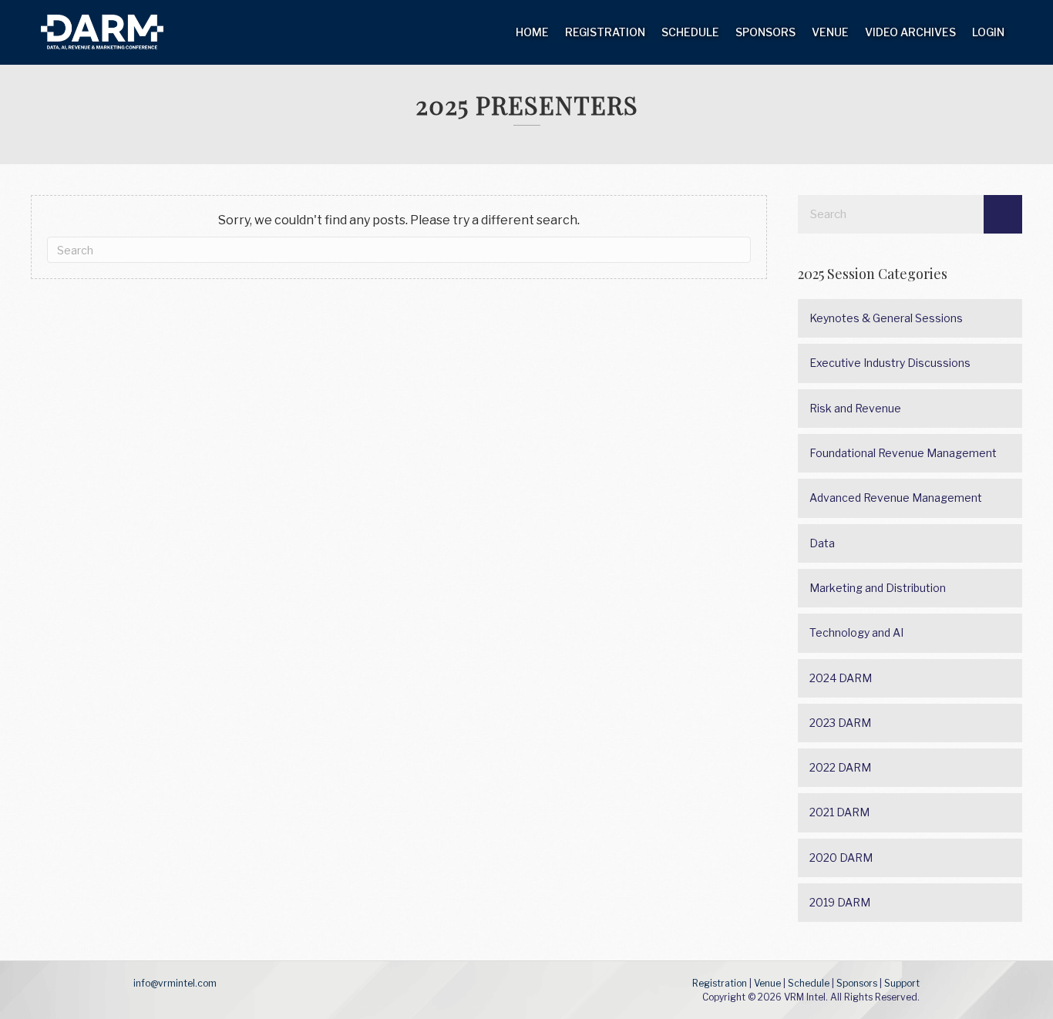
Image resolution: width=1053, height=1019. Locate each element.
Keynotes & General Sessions (886, 318)
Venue (830, 32)
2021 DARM (839, 812)
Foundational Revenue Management (903, 452)
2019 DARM (839, 902)
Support (902, 983)
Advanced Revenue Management (895, 497)
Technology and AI (856, 632)
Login (988, 32)
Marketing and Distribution (877, 587)
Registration (605, 32)
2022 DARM (840, 767)
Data (822, 543)
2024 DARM (840, 677)
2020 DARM (841, 857)
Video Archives (910, 32)
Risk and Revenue (855, 408)
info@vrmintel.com (175, 983)
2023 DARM (840, 722)
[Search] (1003, 214)
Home (532, 32)
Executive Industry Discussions (890, 362)
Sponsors (765, 32)
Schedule (690, 32)
